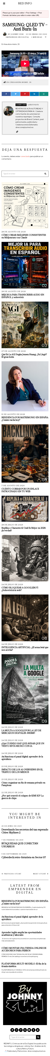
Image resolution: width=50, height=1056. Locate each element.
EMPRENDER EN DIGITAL (17, 37)
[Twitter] (15, 94)
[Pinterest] (24, 94)
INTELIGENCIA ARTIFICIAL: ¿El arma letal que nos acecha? (25, 648)
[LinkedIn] (25, 1030)
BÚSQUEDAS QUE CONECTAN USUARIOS (20, 845)
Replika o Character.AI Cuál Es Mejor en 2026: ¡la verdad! (24, 529)
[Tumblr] (33, 1030)
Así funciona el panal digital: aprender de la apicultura (22, 757)
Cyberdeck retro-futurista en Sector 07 (24, 857)
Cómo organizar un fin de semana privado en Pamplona (23, 783)
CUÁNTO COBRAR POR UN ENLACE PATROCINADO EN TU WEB (20, 490)
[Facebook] (6, 94)
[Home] (38, 1030)
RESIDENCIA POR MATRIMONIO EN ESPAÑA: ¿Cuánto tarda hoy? (25, 418)
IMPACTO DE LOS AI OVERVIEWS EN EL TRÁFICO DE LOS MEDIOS (22, 770)
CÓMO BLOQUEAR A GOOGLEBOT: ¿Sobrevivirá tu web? (20, 588)
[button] (45, 174)
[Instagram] (16, 1030)
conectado (25, 156)
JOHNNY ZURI (17, 34)
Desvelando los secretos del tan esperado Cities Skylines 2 (25, 831)
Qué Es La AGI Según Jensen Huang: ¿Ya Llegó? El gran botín (24, 355)
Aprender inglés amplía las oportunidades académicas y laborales (22, 933)
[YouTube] (29, 1030)
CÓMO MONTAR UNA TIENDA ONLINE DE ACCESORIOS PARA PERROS (24, 949)
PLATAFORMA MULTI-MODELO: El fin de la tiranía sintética (24, 965)
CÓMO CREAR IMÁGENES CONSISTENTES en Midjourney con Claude (24, 236)
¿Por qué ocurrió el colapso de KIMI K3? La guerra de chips (22, 796)
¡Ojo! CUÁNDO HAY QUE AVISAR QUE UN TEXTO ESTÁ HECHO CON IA (23, 744)
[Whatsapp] (43, 94)
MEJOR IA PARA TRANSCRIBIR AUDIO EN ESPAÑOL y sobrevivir (23, 296)
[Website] (17, 131)
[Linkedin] (34, 94)
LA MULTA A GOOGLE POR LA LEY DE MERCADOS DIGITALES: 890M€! (21, 731)
